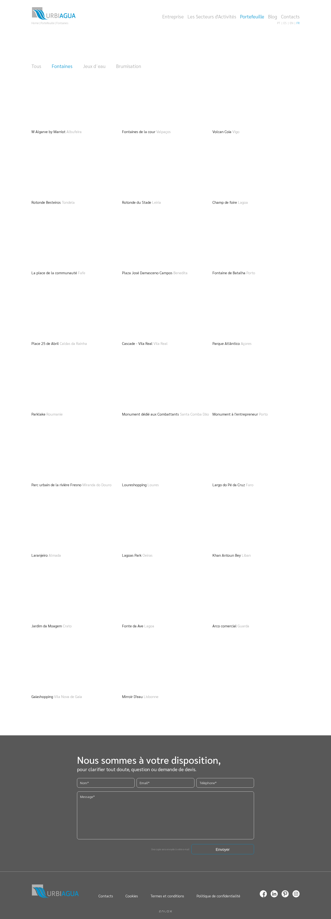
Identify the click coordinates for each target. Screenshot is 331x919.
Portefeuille (252, 16)
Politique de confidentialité (218, 895)
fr (298, 23)
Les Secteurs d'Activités (212, 16)
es (285, 23)
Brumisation (128, 66)
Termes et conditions (167, 895)
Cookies (131, 895)
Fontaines (62, 66)
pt (278, 23)
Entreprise (173, 16)
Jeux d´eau (94, 66)
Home (35, 23)
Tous (36, 66)
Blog (272, 16)
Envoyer (223, 849)
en (291, 23)
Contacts (290, 16)
